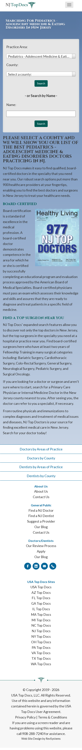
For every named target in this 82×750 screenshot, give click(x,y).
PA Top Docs (41, 647)
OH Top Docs (41, 642)
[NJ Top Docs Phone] (52, 566)
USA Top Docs (41, 587)
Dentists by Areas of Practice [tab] (41, 467)
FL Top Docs (41, 598)
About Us (41, 491)
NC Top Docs (41, 625)
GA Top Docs (41, 603)
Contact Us (41, 497)
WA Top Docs (41, 664)
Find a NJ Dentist (41, 516)
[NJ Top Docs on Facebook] (27, 566)
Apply (41, 551)
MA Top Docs (41, 614)
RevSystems (53, 738)
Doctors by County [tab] (41, 458)
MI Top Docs (41, 620)
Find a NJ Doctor (41, 510)
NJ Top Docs (41, 631)
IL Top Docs (41, 609)
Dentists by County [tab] (41, 476)
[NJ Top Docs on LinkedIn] (36, 566)
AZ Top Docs (41, 592)
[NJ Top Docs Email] (44, 566)
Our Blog (41, 527)
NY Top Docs (41, 636)
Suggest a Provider (41, 521)
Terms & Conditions (52, 717)
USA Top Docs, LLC (25, 695)
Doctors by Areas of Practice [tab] (41, 449)
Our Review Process (41, 546)
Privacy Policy (25, 717)
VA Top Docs (41, 653)
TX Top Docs (41, 658)
